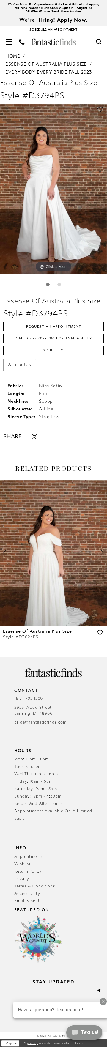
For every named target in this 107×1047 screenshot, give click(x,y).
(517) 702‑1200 (28, 698)
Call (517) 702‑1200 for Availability (54, 338)
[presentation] (53, 553)
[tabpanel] (53, 189)
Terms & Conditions (34, 886)
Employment (27, 900)
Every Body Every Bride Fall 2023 (48, 72)
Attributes (19, 364)
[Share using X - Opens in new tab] (35, 436)
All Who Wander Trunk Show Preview (54, 11)
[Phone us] (22, 42)
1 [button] (48, 284)
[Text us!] (84, 1034)
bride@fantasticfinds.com (40, 722)
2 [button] (59, 284)
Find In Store (54, 350)
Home (12, 56)
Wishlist (22, 863)
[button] (9, 42)
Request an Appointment (53, 326)
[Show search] (98, 42)
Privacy (21, 878)
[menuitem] (9, 42)
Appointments (28, 856)
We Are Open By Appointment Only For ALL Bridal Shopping (54, 4)
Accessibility (27, 893)
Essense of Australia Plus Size (46, 64)
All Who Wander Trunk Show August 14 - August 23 (53, 8)
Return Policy (27, 871)
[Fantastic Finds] (53, 42)
